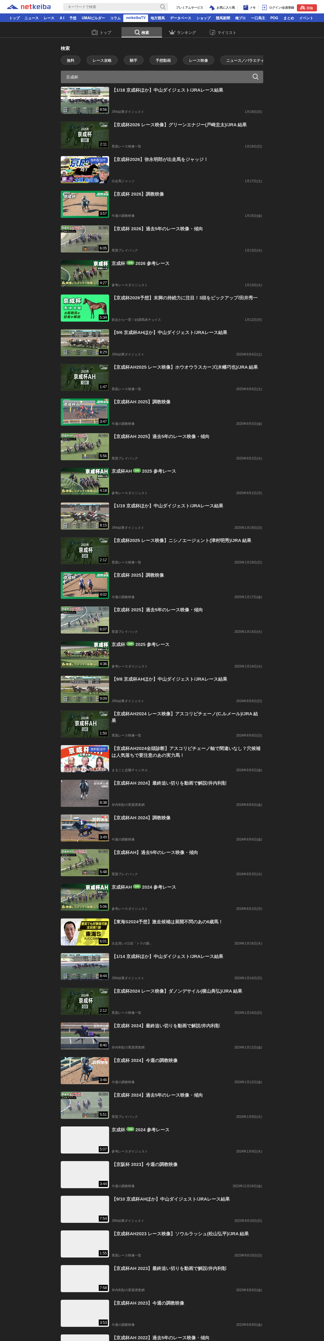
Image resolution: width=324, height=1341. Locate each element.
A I (62, 17)
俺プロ (240, 17)
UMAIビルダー (93, 17)
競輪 (310, 7)
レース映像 (198, 60)
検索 (145, 32)
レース (49, 17)
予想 (72, 17)
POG (274, 17)
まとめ (289, 17)
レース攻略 (102, 60)
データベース (180, 17)
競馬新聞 (223, 17)
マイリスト (226, 32)
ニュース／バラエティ (245, 60)
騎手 (133, 60)
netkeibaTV (136, 17)
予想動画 (163, 60)
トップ (14, 17)
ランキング (186, 32)
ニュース (32, 17)
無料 (70, 60)
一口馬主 (258, 17)
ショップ (203, 17)
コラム (115, 17)
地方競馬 (158, 17)
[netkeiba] (29, 7)
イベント (306, 17)
